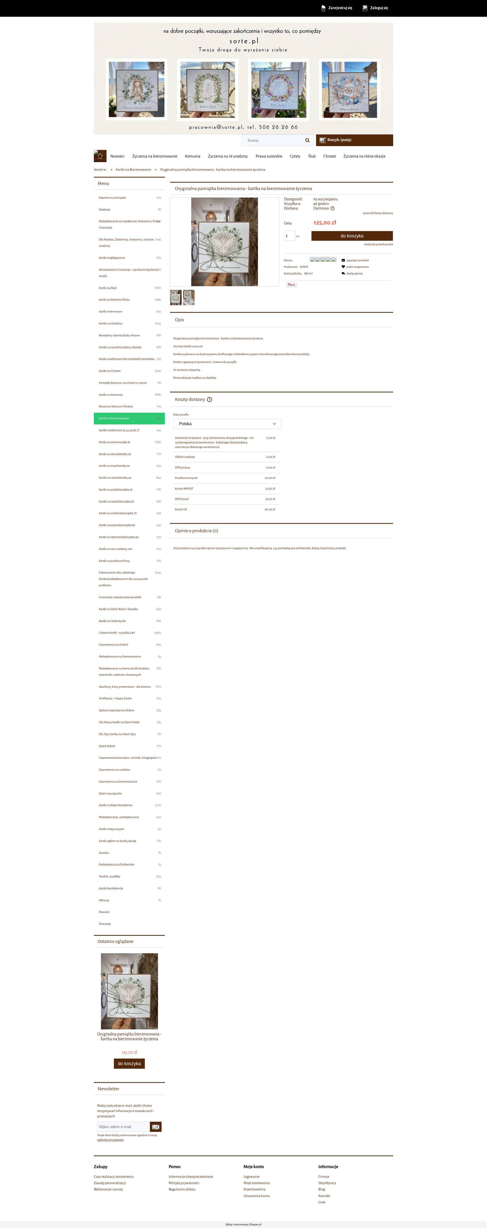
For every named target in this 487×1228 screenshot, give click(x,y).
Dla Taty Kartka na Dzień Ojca (117, 734)
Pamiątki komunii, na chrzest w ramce (123, 383)
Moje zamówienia (257, 1183)
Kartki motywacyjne (111, 829)
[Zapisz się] (156, 1127)
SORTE (304, 267)
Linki (322, 1202)
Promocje (105, 924)
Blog (321, 1189)
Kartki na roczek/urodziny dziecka (120, 347)
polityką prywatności (110, 1140)
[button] (354, 260)
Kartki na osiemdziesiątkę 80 (117, 525)
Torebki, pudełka (109, 876)
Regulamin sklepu (182, 1189)
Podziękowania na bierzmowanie (120, 656)
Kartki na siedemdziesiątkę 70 (118, 513)
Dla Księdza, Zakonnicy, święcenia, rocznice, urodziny (126, 242)
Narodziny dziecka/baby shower (119, 335)
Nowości (104, 912)
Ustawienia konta (257, 1196)
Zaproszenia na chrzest (113, 645)
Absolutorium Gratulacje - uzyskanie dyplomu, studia (128, 273)
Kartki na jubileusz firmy (114, 561)
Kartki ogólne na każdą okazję (117, 841)
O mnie (323, 1176)
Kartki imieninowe (110, 311)
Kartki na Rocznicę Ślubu (114, 300)
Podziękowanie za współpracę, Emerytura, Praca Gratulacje (129, 224)
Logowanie (251, 1176)
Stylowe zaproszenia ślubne (116, 710)
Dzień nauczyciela (110, 793)
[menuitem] (117, 156)
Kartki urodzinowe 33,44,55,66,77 (119, 430)
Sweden (104, 853)
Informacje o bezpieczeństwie (191, 1176)
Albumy (104, 900)
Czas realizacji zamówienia (114, 1176)
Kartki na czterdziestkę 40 (115, 478)
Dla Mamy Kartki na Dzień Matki (119, 722)
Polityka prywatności (184, 1183)
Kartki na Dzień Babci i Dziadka (118, 609)
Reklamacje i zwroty (108, 1189)
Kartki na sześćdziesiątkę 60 (116, 501)
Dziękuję (104, 209)
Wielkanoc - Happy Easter (115, 698)
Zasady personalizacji (110, 1183)
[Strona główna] (243, 76)
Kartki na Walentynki (112, 621)
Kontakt (324, 1196)
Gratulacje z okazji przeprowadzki (120, 597)
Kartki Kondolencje (111, 888)
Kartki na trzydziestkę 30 (114, 466)
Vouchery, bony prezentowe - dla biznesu (125, 687)
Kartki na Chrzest (109, 371)
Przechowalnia (255, 1189)
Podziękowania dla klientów (116, 864)
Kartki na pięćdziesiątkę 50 (116, 490)
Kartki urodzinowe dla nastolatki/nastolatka (126, 359)
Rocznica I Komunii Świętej (116, 406)
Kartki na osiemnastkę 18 (114, 442)
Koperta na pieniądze (112, 198)
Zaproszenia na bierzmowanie (118, 782)
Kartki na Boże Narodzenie (115, 805)
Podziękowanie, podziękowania (119, 817)
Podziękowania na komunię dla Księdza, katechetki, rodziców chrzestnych (124, 671)
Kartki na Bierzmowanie (114, 418)
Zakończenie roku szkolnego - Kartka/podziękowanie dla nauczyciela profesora (123, 578)
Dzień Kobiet (107, 746)
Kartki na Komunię (111, 395)
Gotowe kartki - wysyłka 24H (117, 633)
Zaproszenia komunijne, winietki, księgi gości (127, 758)
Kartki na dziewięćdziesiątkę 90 (119, 537)
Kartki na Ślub (108, 288)
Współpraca (327, 1183)
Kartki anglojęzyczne (112, 258)
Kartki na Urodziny (111, 323)
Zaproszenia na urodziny (114, 770)
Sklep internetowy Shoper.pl (243, 1224)
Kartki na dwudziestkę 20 (115, 454)
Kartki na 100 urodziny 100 (115, 549)
